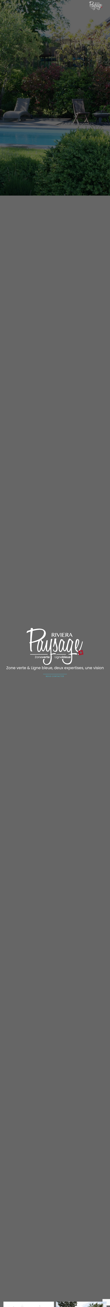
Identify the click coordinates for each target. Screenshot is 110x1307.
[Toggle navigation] (9, 6)
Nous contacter (55, 676)
